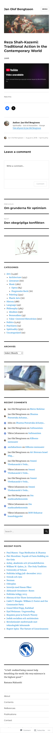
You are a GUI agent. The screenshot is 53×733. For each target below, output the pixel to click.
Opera (14, 287)
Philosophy (12, 308)
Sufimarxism (36, 428)
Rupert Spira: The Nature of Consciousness (27, 629)
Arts (9, 274)
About (7, 696)
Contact (8, 720)
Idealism (13, 312)
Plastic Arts (14, 298)
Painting (13, 294)
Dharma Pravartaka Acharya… (30, 423)
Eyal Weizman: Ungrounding (21, 611)
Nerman (11, 580)
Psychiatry (12, 326)
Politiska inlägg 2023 (17, 594)
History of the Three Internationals (24, 597)
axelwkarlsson (15, 447)
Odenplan (11, 584)
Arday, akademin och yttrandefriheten (25, 563)
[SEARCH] (46, 531)
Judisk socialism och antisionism (22, 618)
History (10, 301)
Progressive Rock (19, 291)
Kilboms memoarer (34, 447)
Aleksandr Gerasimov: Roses (20, 590)
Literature (14, 281)
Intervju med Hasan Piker (19, 587)
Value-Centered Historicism (22, 319)
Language (11, 305)
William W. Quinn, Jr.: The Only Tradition (27, 566)
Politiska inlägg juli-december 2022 (24, 573)
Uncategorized (14, 332)
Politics (10, 322)
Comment (40, 184)
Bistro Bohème (37, 409)
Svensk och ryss (14, 577)
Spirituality (43, 138)
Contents (8, 702)
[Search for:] (24, 531)
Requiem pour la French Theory (22, 615)
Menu (45, 9)
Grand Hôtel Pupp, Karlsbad (20, 608)
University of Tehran (17, 570)
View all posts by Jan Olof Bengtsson (27, 128)
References (9, 708)
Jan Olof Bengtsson (18, 9)
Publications (10, 714)
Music (12, 284)
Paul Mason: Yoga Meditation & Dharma (26, 552)
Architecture (15, 277)
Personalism (15, 315)
